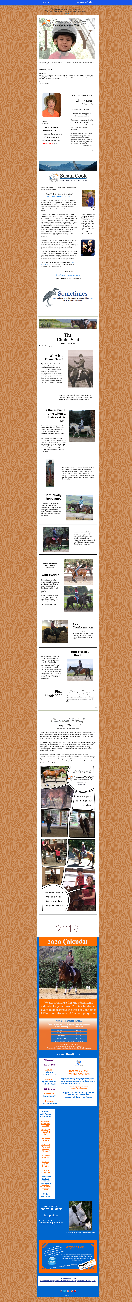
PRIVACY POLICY (68, 1295)
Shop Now (51, 1215)
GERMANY (49, 1079)
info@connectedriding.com (86, 1281)
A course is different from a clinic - (78, 1087)
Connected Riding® (47, 1281)
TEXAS (48, 1069)
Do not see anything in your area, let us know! (45, 1187)
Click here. (66, 13)
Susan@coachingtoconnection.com (68, 275)
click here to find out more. (78, 1088)
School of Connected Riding (65, 1281)
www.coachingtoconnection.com (58, 196)
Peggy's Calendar (45, 1195)
